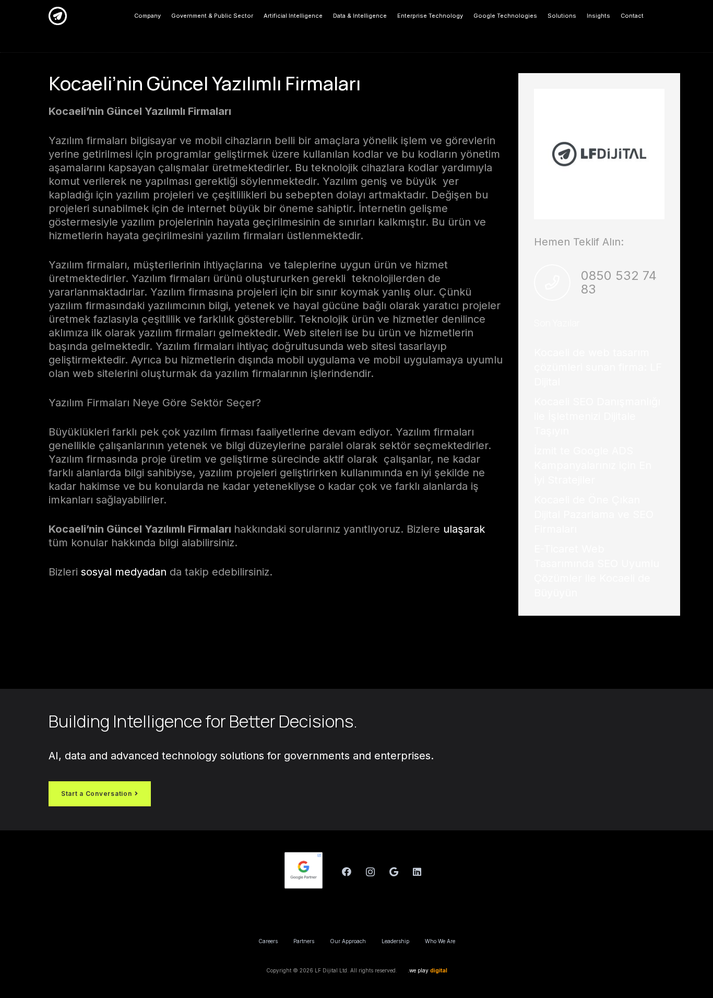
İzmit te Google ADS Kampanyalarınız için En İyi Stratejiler (592, 465)
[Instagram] (370, 872)
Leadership (395, 941)
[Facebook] (347, 872)
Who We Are (440, 941)
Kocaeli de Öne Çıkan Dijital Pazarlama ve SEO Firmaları (593, 514)
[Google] (394, 872)
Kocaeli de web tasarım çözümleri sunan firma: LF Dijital (598, 367)
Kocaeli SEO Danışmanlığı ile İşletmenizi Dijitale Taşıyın (597, 416)
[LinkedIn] (417, 872)
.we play (427, 970)
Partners (303, 941)
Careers (268, 941)
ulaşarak (462, 529)
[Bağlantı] (58, 16)
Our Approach (348, 941)
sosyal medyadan (124, 572)
